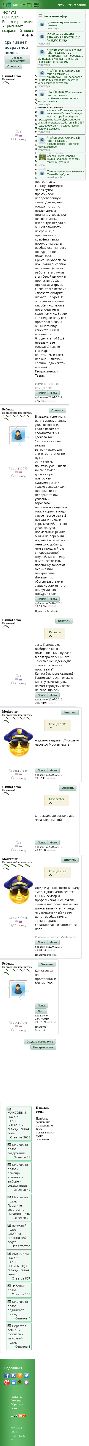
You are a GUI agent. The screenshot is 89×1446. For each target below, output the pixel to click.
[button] (17, 59)
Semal (41, 165)
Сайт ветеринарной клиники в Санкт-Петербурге (65, 173)
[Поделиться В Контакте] (13, 1375)
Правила (16, 1396)
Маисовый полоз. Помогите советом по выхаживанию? (19, 1205)
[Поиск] (3, 4)
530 (25, 770)
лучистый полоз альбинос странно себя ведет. (17, 1233)
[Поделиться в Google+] (7, 1382)
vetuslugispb (54, 177)
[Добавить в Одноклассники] (19, 1375)
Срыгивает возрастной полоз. (18, 28)
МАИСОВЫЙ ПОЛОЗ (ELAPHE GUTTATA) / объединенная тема (19, 1122)
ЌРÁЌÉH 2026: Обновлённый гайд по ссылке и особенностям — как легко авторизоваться (60, 97)
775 (25, 468)
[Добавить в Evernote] (19, 1382)
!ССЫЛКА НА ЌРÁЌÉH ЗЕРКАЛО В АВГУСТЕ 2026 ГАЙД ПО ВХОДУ (63, 37)
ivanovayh (53, 28)
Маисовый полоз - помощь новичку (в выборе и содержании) (18, 1175)
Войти (60, 5)
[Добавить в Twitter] (26, 1375)
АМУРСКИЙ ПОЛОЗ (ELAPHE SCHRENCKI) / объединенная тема (19, 1264)
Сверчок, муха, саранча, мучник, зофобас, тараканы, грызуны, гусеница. (64, 159)
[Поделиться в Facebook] (7, 1375)
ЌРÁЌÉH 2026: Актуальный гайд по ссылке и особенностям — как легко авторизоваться (59, 142)
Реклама (16, 1400)
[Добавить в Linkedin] (13, 1382)
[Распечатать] (26, 1382)
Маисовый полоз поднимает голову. (18, 1308)
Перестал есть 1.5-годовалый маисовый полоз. (17, 1334)
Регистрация (76, 5)
